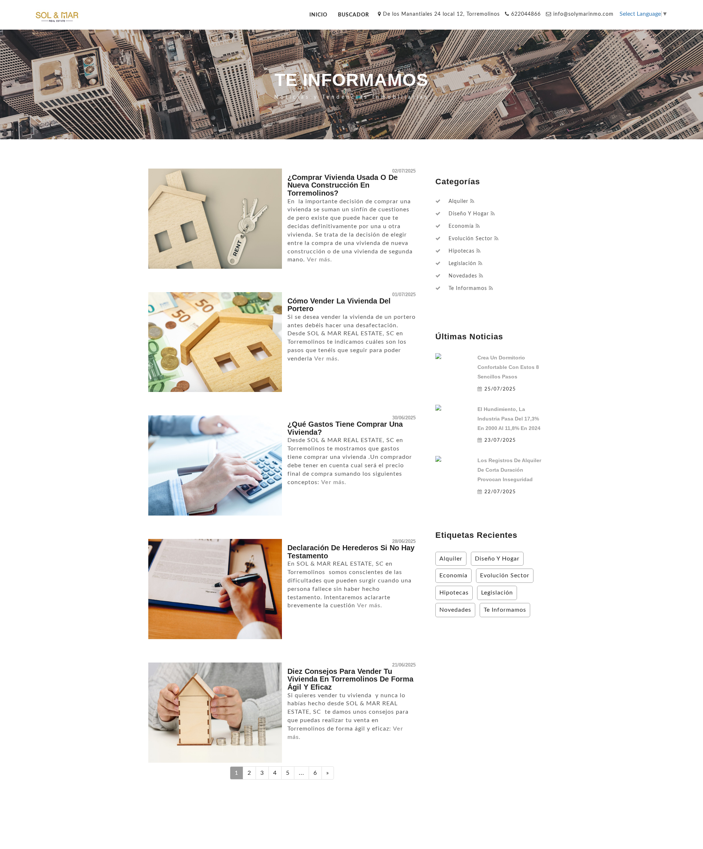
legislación (462, 263)
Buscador (353, 15)
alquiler (458, 201)
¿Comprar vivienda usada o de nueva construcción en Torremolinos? (342, 185)
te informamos (468, 288)
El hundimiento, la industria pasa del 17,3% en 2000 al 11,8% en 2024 (508, 418)
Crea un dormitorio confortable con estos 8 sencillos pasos (508, 367)
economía (461, 226)
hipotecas (462, 251)
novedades (463, 276)
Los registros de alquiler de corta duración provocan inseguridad (509, 469)
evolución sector (470, 238)
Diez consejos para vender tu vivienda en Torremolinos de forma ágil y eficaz (350, 679)
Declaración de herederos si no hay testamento (350, 552)
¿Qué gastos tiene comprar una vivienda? (345, 428)
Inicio (318, 15)
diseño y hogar (469, 213)
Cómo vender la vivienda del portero (339, 305)
